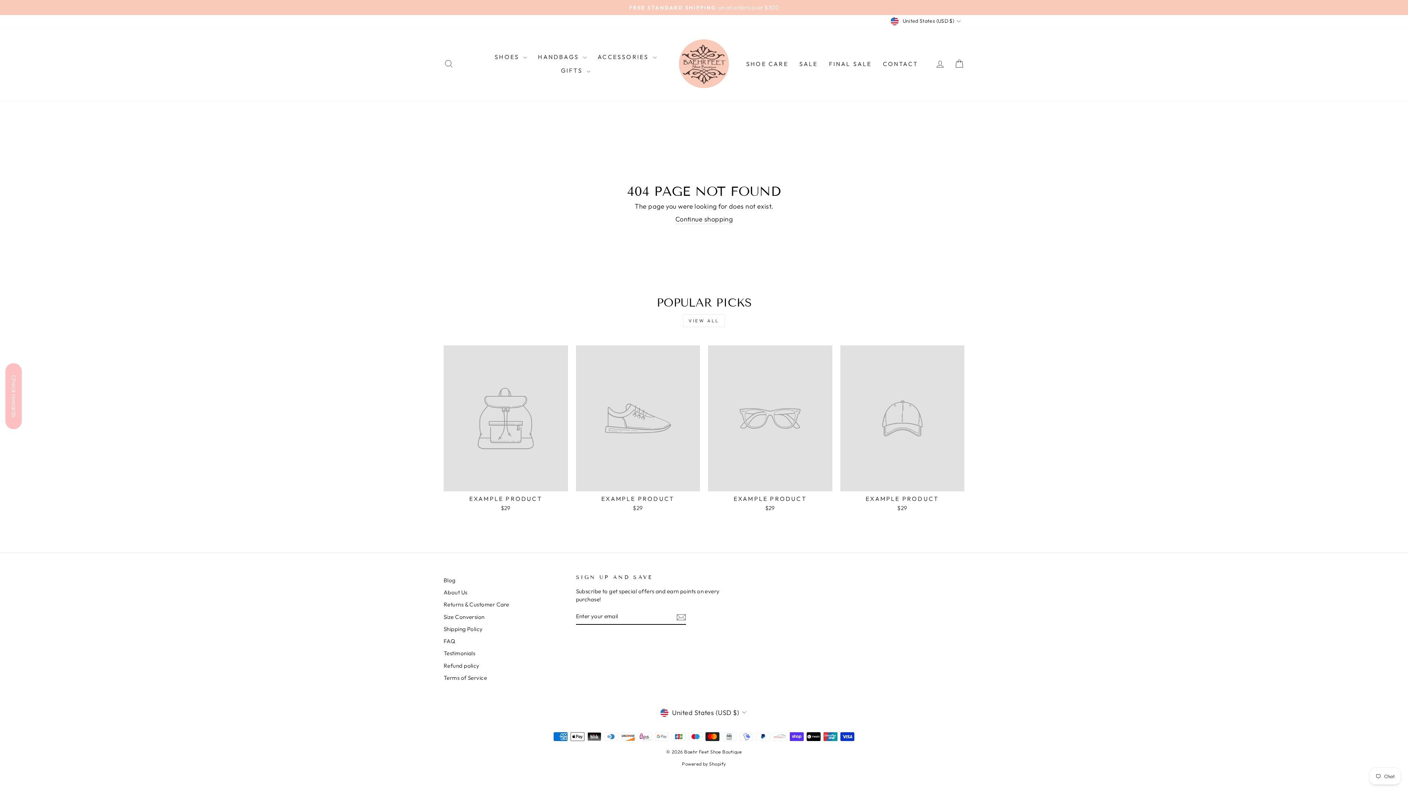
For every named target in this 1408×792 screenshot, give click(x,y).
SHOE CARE (767, 63)
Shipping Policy (463, 629)
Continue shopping (704, 219)
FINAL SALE (850, 63)
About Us (455, 592)
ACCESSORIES (624, 56)
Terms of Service (465, 677)
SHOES (508, 56)
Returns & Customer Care (476, 604)
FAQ (449, 641)
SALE (808, 63)
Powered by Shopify (704, 764)
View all (704, 320)
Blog (450, 580)
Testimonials (459, 653)
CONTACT (900, 63)
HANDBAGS (559, 56)
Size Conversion (464, 616)
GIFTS (573, 70)
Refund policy (462, 665)
